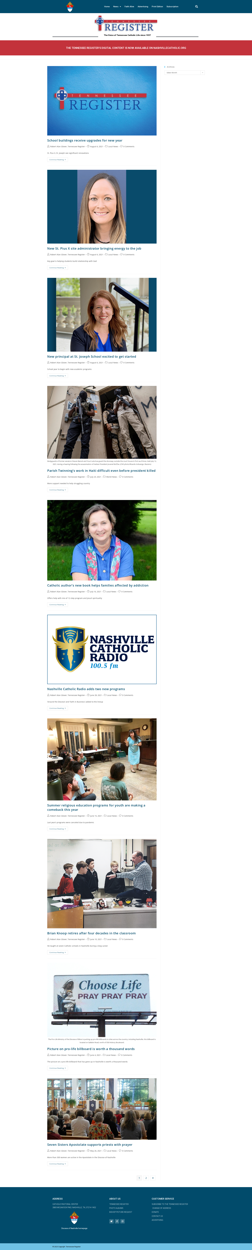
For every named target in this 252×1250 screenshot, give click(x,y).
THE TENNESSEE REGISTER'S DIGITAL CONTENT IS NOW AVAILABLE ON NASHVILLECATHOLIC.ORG (126, 48)
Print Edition (157, 6)
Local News (113, 146)
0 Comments (128, 146)
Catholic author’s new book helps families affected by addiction (98, 585)
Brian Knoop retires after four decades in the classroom (91, 933)
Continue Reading (58, 159)
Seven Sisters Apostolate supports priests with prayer (89, 1144)
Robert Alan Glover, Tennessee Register (67, 146)
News (115, 6)
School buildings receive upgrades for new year (84, 140)
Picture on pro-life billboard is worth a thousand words (91, 1049)
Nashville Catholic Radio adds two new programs (86, 689)
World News (111, 477)
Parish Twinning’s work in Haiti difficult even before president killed (101, 470)
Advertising (143, 6)
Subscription (172, 6)
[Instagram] (122, 1221)
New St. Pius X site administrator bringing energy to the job (94, 248)
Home (107, 6)
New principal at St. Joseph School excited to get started (91, 356)
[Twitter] (111, 1221)
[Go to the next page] (153, 1178)
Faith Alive (129, 6)
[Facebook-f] (117, 1221)
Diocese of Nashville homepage (74, 1228)
